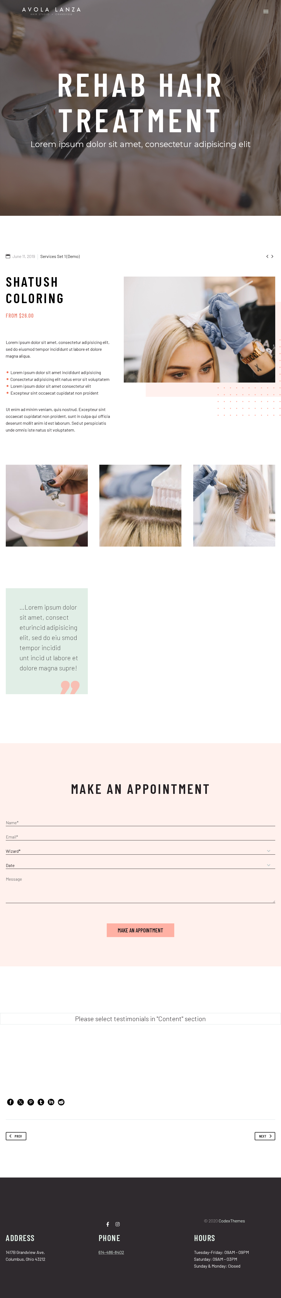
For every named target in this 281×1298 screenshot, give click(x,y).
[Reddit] (61, 1102)
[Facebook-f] (107, 1224)
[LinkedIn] (51, 1102)
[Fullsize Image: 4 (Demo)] (234, 506)
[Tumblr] (41, 1102)
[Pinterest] (30, 1102)
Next (262, 1136)
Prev (18, 1136)
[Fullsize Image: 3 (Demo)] (47, 506)
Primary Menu (266, 11)
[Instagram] (117, 1224)
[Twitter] (20, 1102)
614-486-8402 (111, 1252)
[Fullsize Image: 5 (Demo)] (140, 506)
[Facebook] (10, 1102)
